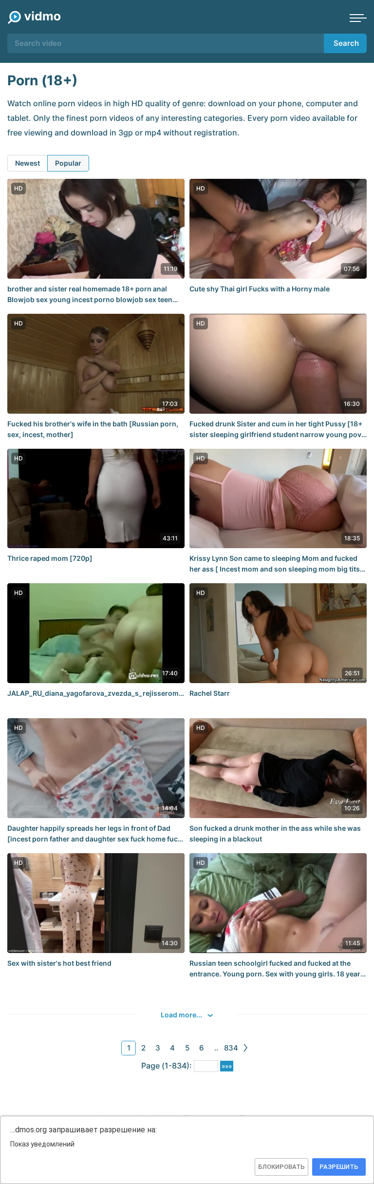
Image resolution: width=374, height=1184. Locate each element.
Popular (68, 163)
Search (346, 43)
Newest (27, 163)
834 (231, 1047)
